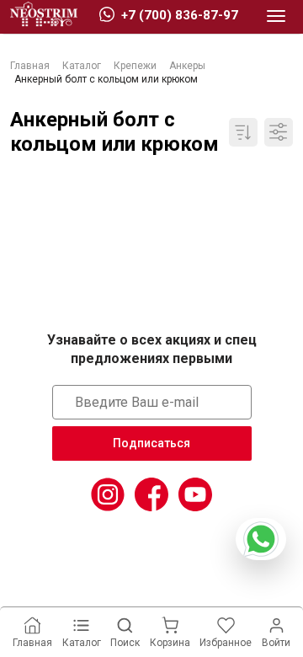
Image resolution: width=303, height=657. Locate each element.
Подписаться (151, 443)
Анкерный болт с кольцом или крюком (114, 132)
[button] (276, 17)
